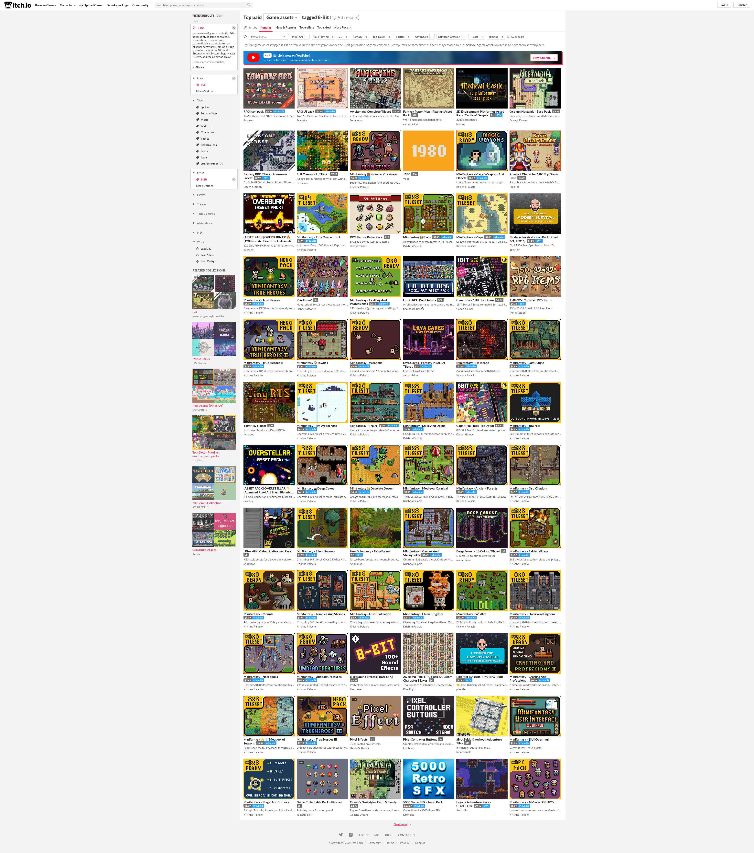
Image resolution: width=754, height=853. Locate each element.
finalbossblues (411, 308)
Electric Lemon (252, 186)
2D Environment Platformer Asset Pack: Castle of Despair (480, 113)
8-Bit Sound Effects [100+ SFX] (371, 676)
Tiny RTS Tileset (254, 425)
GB (194, 312)
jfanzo (196, 554)
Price (200, 78)
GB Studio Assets (204, 549)
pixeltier (515, 249)
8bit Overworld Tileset (313, 174)
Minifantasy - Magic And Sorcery (266, 802)
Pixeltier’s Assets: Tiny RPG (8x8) (479, 676)
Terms (390, 842)
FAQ (376, 835)
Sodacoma (356, 120)
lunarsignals (463, 752)
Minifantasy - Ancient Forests (476, 488)
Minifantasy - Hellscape (472, 362)
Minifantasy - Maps (469, 237)
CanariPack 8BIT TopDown (475, 425)
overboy (248, 249)
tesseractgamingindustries (208, 316)
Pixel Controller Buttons (420, 739)
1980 (406, 174)
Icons (204, 157)
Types (200, 100)
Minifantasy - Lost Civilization (370, 614)
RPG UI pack (305, 111)
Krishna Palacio (359, 187)
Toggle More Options (214, 91)
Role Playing (321, 36)
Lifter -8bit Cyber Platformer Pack (267, 551)
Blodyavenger (358, 246)
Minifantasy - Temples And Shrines (321, 614)
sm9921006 (199, 409)
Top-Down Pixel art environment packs (206, 454)
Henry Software (306, 308)
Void (406, 178)
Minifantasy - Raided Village (529, 551)
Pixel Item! (304, 300)
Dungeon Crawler (449, 36)
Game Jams (68, 5)
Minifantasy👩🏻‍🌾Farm (417, 237)
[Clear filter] (233, 78)
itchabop (302, 183)
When (200, 242)
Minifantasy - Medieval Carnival (425, 488)
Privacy (404, 842)
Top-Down (379, 36)
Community (140, 5)
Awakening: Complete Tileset (370, 111)
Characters (207, 132)
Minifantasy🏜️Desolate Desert (371, 488)
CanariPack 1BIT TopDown (475, 300)
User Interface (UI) (212, 163)
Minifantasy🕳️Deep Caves (315, 488)
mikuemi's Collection (206, 503)
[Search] (249, 5)
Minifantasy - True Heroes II (263, 362)
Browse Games (45, 5)
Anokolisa (356, 563)
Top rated (324, 27)
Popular (265, 27)
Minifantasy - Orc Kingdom (528, 488)
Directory (375, 842)
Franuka (248, 120)
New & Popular (285, 27)
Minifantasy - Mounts (258, 614)
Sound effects (209, 113)
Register (742, 4)
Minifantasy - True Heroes (261, 300)
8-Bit (204, 179)
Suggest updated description (208, 61)
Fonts (204, 151)
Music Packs (201, 359)
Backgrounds (209, 144)
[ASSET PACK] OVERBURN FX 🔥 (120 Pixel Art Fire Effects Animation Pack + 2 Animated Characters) (269, 241)
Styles (200, 172)
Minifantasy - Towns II (525, 425)
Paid (203, 85)
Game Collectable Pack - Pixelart (319, 802)
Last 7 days (207, 255)
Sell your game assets (480, 45)
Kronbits (408, 814)
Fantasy (357, 36)
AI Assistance (204, 223)
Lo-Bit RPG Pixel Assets (419, 300)
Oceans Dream (519, 120)
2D (340, 36)
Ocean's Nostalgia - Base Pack (530, 111)
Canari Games (464, 308)
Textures (206, 126)
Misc (199, 232)
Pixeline (514, 186)
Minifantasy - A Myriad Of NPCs (532, 802)
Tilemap (493, 36)
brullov (460, 124)
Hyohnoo (409, 748)
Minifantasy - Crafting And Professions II (528, 678)
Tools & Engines (206, 213)
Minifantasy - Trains (364, 425)
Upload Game (93, 5)
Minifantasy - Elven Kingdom (423, 614)
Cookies (420, 842)
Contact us (406, 835)
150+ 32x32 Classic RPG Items (531, 300)
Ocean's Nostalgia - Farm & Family (373, 802)
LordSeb (197, 460)
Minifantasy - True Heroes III (317, 739)
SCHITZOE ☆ (200, 507)
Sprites (205, 107)
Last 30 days (208, 261)
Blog (388, 835)
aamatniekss (410, 124)
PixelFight (409, 689)
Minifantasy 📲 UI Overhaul (529, 739)
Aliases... (200, 67)
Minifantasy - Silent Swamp (316, 551)
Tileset (205, 138)
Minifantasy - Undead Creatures (319, 676)
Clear (220, 15)
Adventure (421, 36)
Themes (201, 204)
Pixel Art (297, 36)
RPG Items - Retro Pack (366, 237)
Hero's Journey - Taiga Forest (370, 551)
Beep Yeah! (356, 689)
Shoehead (249, 563)
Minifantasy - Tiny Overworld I (318, 237)
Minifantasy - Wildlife (471, 614)
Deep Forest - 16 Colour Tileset (478, 551)
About (363, 835)
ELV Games (199, 363)
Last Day (206, 248)
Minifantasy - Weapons (366, 362)
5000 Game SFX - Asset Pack (423, 802)
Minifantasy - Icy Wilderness (317, 425)
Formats (202, 194)
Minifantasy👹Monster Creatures (374, 174)
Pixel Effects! (359, 739)
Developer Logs (117, 5)
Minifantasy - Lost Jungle (527, 362)
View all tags (515, 36)
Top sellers (306, 27)
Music (204, 119)
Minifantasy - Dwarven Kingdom (532, 614)
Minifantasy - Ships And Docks (424, 425)
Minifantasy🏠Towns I (312, 362)
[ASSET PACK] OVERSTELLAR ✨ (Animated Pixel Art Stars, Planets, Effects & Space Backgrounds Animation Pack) (267, 493)
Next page (400, 824)
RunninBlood (518, 312)
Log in (724, 4)
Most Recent (342, 27)
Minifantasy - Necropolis (260, 676)
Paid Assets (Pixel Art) (207, 405)
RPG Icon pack (253, 111)
